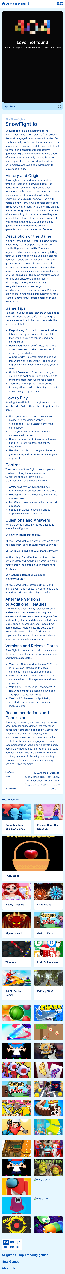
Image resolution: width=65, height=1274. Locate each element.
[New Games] (28, 4)
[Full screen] (59, 106)
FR (12, 1247)
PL (18, 1247)
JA (18, 1242)
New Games (10, 1261)
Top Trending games (33, 1255)
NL (6, 1247)
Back (12, 106)
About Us (8, 1268)
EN (6, 1242)
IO (6, 119)
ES (12, 1242)
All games (9, 1255)
